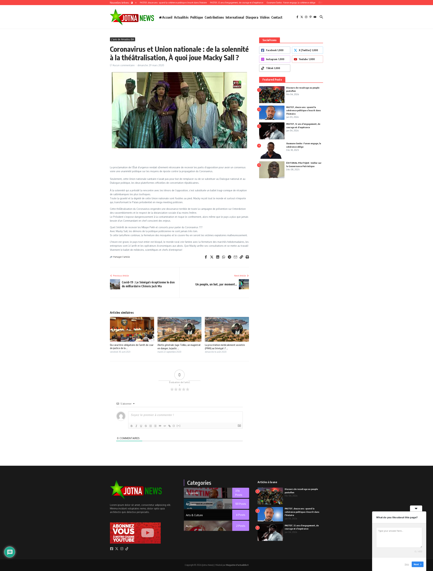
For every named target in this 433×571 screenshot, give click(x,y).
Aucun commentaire (124, 65)
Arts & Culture (194, 515)
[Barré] (145, 426)
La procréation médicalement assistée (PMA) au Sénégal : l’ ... (225, 346)
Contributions (214, 17)
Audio (189, 526)
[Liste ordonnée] (150, 426)
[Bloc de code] (164, 426)
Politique (196, 17)
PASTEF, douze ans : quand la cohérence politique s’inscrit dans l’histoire (303, 110)
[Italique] (136, 426)
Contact (276, 17)
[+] (178, 425)
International (235, 17)
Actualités (181, 17)
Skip (407, 564)
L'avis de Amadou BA (122, 39)
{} (174, 425)
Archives (191, 504)
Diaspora (252, 17)
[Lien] (169, 426)
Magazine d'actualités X (237, 565)
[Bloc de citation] (160, 426)
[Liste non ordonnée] (155, 426)
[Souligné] (141, 426)
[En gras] (131, 426)
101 (240, 503)
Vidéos (265, 17)
